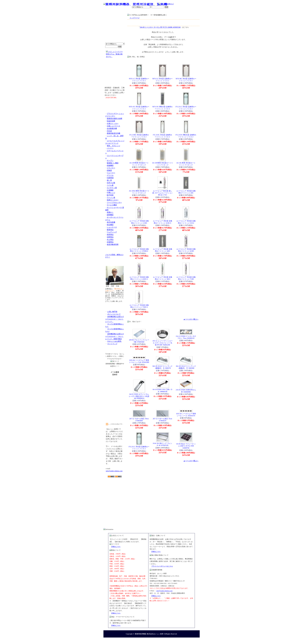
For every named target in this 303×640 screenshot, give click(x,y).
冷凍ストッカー (112, 123)
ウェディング (112, 232)
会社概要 (118, 11)
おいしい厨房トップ (108, 11)
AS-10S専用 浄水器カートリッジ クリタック (162, 164)
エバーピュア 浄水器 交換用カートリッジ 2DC (186, 192)
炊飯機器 (110, 165)
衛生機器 (110, 225)
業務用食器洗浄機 (113, 133)
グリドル (110, 175)
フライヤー (111, 168)
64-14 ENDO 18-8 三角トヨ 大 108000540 (162, 390)
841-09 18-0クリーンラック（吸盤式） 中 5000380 (186, 367)
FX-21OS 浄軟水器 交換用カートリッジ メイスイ (186, 136)
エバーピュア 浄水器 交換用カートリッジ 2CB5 (139, 222)
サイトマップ (112, 344)
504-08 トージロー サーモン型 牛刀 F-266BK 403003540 (160, 27)
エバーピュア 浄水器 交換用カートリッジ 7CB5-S (139, 306)
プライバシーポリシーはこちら (162, 566)
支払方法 (127, 11)
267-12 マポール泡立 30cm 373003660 (139, 420)
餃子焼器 (110, 195)
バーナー (110, 148)
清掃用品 (110, 237)
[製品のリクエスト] (115, 103)
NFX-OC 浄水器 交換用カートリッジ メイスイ (139, 108)
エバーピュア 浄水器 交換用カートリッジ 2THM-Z (139, 250)
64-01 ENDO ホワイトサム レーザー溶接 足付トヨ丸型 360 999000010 (139, 396)
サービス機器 (112, 205)
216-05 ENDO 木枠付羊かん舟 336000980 (186, 391)
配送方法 (135, 11)
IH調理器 (110, 178)
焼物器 (109, 170)
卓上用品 (110, 239)
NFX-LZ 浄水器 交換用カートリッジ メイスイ (162, 80)
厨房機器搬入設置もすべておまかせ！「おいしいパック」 (114, 319)
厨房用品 (110, 234)
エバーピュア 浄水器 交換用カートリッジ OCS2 (186, 222)
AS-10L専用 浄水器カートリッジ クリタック (186, 164)
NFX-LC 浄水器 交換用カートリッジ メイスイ (139, 80)
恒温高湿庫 (111, 121)
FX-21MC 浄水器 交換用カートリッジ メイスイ (139, 136)
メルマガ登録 (158, 11)
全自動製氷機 (112, 128)
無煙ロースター (112, 200)
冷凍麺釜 (110, 190)
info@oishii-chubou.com (114, 471)
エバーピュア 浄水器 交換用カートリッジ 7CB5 (186, 278)
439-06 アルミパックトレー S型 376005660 (139, 341)
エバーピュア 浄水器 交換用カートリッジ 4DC (162, 250)
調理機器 (110, 215)
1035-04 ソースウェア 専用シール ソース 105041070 (186, 415)
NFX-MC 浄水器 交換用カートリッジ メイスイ (186, 80)
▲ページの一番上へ (190, 319)
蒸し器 (109, 180)
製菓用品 (110, 230)
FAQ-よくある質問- (114, 341)
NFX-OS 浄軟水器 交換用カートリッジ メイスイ (162, 108)
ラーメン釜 (111, 197)
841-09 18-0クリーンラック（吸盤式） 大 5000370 (162, 367)
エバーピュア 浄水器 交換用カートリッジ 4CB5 (186, 250)
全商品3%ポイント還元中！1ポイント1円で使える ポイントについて (114, 30)
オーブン (110, 160)
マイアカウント (146, 11)
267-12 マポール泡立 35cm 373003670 (162, 420)
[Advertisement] (114, 491)
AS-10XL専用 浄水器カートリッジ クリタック (139, 192)
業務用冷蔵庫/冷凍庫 (114, 118)
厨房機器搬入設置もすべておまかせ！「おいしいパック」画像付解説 (114, 336)
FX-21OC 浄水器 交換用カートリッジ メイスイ (162, 136)
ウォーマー (111, 173)
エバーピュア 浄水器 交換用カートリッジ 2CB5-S (162, 222)
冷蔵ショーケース (113, 126)
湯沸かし (110, 212)
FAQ (178, 11)
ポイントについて (140, 4)
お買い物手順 (153, 4)
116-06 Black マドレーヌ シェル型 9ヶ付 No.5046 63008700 (186, 446)
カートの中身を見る (191, 11)
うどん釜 (110, 185)
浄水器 (109, 131)
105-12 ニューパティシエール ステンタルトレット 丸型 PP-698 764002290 (162, 343)
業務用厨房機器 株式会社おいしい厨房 (149, 634)
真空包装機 (111, 222)
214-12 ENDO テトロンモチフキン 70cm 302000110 (186, 337)
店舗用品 (110, 242)
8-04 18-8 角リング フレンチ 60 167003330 (162, 444)
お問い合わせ (169, 11)
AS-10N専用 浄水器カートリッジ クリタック (139, 164)
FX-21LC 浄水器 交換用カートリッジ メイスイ (186, 108)
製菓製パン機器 (112, 163)
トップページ (135, 18)
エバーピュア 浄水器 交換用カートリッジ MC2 (162, 278)
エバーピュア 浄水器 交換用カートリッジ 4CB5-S (139, 278)
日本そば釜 (111, 183)
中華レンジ (111, 192)
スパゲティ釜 (112, 188)
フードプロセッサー (114, 202)
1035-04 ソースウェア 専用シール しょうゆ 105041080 (139, 361)
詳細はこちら (115, 546)
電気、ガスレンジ (113, 146)
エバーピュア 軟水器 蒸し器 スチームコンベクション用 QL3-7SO (162, 193)
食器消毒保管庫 (112, 244)
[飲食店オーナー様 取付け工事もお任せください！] (115, 74)
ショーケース (112, 227)
